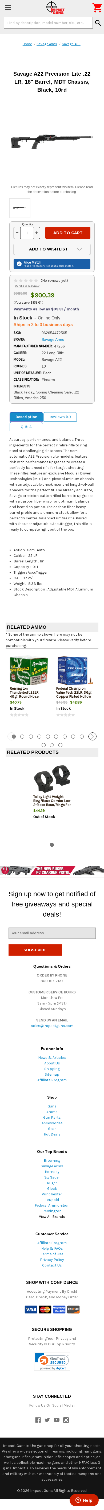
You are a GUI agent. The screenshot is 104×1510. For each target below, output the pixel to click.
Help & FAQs (52, 1248)
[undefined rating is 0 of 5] (26, 280)
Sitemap (52, 1074)
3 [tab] (31, 737)
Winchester (52, 1194)
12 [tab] (52, 745)
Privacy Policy (52, 1259)
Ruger (52, 1183)
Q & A (26, 426)
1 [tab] (52, 845)
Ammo (52, 1112)
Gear (52, 1128)
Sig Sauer (52, 1177)
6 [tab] (56, 737)
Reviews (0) (60, 416)
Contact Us (52, 1265)
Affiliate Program (52, 1080)
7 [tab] (65, 737)
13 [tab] (60, 745)
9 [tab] (82, 737)
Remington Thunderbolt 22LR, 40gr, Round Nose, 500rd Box (24, 694)
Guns (52, 1106)
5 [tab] (48, 737)
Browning (52, 1160)
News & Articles (52, 1057)
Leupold (52, 1200)
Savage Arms (52, 1166)
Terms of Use (52, 1254)
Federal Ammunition (52, 1205)
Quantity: (28, 224)
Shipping (52, 1069)
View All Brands (52, 1216)
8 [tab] (73, 737)
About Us (52, 1063)
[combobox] (48, 23)
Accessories (52, 1123)
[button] (52, 1362)
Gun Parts (52, 1117)
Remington (52, 1211)
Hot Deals (52, 1134)
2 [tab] (22, 737)
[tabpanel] (28, 689)
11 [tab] (44, 745)
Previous (11, 736)
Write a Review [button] (27, 286)
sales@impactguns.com (52, 1026)
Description (26, 416)
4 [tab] (39, 737)
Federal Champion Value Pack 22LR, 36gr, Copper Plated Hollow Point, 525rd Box (74, 694)
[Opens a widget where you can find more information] (84, 1500)
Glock (52, 1188)
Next (93, 736)
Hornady (52, 1171)
